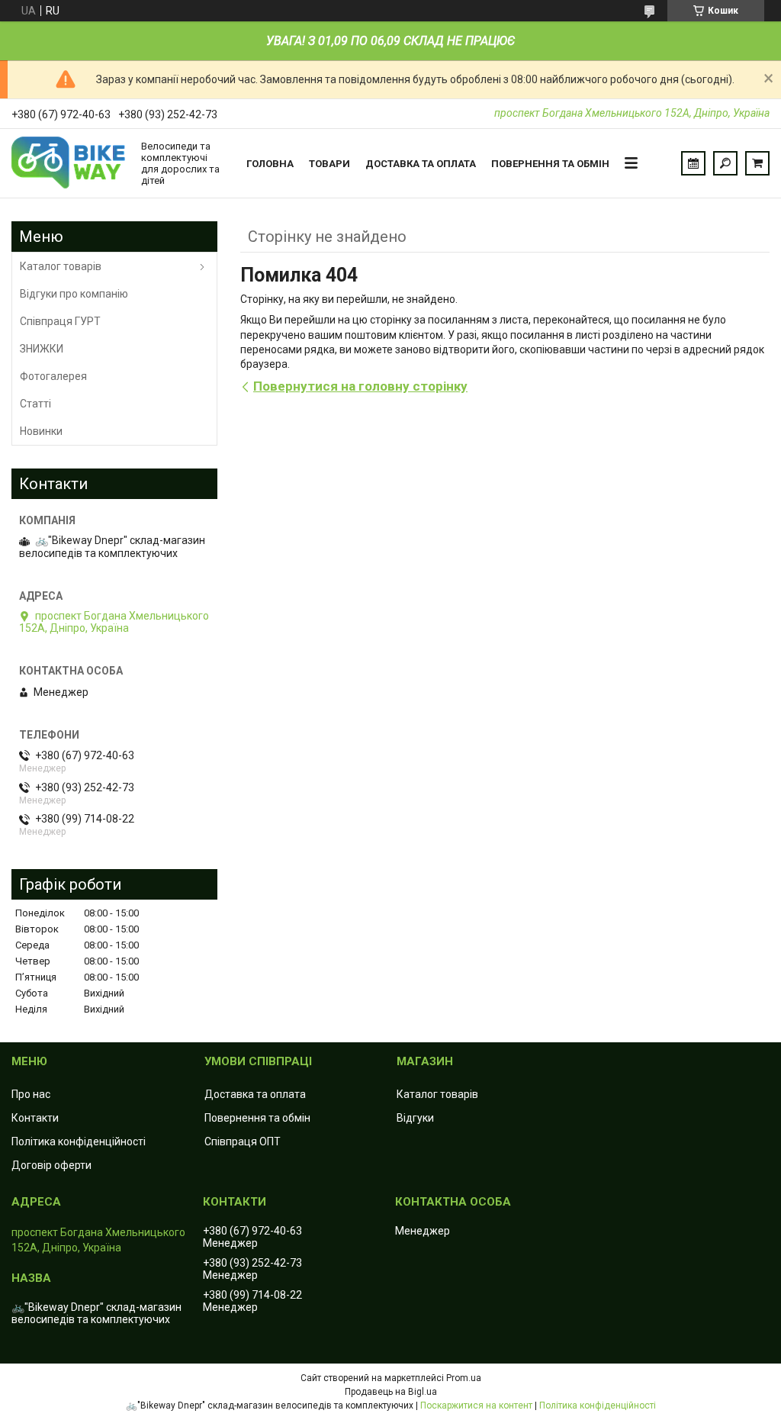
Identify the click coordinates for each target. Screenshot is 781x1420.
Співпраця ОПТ (242, 1141)
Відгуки (415, 1118)
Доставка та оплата (420, 163)
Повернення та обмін (550, 163)
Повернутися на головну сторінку (360, 386)
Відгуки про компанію (74, 294)
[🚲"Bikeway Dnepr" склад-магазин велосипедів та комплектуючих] (68, 163)
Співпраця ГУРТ (60, 321)
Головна (270, 163)
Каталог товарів (60, 266)
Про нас (30, 1094)
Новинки (41, 431)
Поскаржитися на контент (476, 1405)
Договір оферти (51, 1165)
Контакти (35, 1118)
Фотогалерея (53, 376)
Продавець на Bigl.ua (391, 1391)
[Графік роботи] (693, 163)
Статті (35, 404)
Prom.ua (463, 1378)
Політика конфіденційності (78, 1141)
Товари (329, 163)
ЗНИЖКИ (41, 349)
